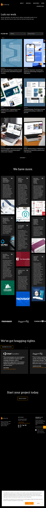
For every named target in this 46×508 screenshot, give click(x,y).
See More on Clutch (7, 347)
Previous (25, 347)
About (21, 3)
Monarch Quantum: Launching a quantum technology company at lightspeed (34, 71)
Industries (36, 3)
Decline (38, 503)
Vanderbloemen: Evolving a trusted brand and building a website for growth (34, 110)
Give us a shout (22, 398)
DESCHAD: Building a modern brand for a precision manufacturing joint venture (11, 71)
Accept (29, 503)
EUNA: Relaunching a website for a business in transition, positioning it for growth (34, 150)
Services (28, 3)
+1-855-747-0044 (21, 422)
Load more (22, 157)
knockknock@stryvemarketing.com (24, 423)
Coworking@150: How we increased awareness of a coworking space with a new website (11, 150)
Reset (3, 37)
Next (27, 347)
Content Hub (40, 6)
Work (42, 3)
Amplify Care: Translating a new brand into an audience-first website (10, 110)
